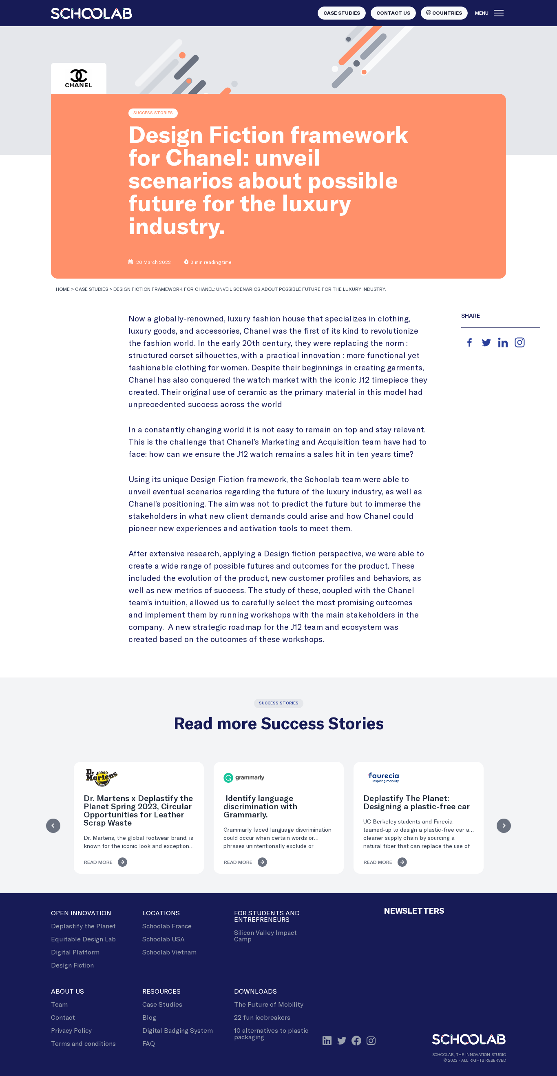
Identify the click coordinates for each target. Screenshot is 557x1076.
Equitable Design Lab (83, 939)
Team (59, 1004)
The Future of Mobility (268, 1004)
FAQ (148, 1043)
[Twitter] (486, 342)
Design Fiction (72, 965)
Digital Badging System (177, 1030)
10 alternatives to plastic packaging (271, 1033)
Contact (63, 1017)
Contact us (393, 13)
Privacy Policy (71, 1030)
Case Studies (91, 289)
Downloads (255, 991)
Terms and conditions (83, 1043)
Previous (53, 826)
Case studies (341, 13)
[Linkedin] (503, 342)
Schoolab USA (163, 939)
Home (63, 289)
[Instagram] (519, 342)
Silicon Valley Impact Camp (265, 935)
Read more (98, 862)
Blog (149, 1017)
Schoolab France (167, 926)
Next (504, 826)
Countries (446, 13)
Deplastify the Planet (83, 926)
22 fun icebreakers (262, 1017)
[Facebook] (469, 342)
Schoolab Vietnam (169, 952)
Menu (481, 13)
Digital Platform (75, 952)
